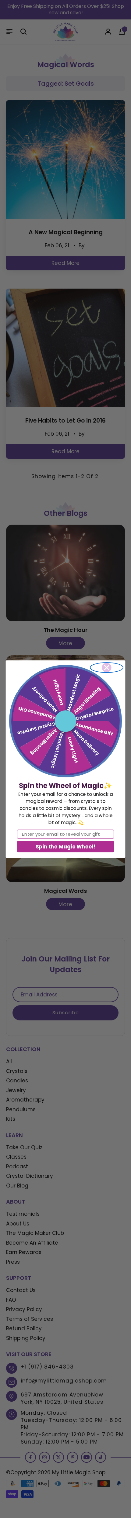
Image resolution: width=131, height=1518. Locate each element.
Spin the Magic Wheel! (65, 846)
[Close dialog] (106, 668)
